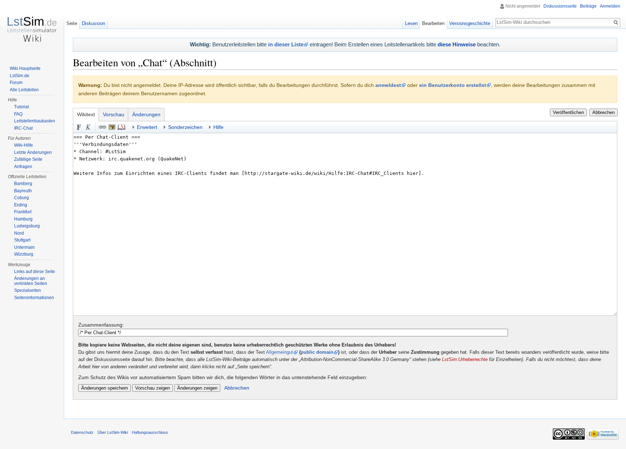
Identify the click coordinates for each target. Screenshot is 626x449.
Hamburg (23, 219)
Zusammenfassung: (101, 325)
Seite (71, 23)
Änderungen (146, 114)
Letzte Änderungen (33, 152)
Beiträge (588, 6)
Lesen (411, 23)
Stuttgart (22, 240)
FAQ (18, 114)
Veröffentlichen (568, 112)
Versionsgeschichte (469, 23)
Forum (16, 82)
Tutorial (21, 106)
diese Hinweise (457, 44)
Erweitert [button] (147, 127)
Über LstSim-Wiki (112, 432)
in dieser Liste (286, 44)
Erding (20, 204)
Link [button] (102, 127)
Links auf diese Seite (34, 271)
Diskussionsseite (560, 6)
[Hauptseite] (32, 29)
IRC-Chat (23, 128)
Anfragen (23, 166)
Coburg (21, 197)
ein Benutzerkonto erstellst (452, 85)
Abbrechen (603, 112)
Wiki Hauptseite (25, 68)
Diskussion (93, 23)
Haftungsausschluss (150, 432)
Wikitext (86, 114)
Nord (19, 233)
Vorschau (113, 114)
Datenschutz (82, 432)
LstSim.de (19, 75)
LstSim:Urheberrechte (465, 359)
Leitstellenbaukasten (34, 120)
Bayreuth (23, 190)
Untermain (24, 247)
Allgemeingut (279, 352)
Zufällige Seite (28, 159)
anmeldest (388, 85)
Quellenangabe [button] (121, 127)
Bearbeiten (433, 23)
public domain (317, 352)
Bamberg (23, 183)
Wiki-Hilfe (23, 145)
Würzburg (23, 254)
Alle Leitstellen (24, 89)
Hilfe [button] (218, 127)
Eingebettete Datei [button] (112, 127)
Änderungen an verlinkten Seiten (30, 281)
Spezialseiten (27, 290)
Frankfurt (23, 211)
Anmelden (610, 6)
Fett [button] (79, 127)
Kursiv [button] (88, 127)
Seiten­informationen (34, 297)
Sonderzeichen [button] (185, 127)
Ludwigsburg (27, 225)
